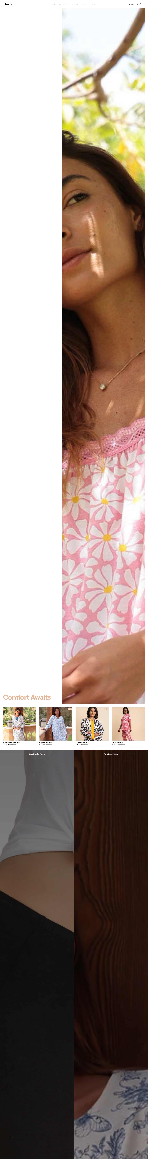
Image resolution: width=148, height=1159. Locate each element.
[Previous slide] (5, 724)
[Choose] (33, 738)
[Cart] (144, 4)
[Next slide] (34, 724)
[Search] (137, 4)
